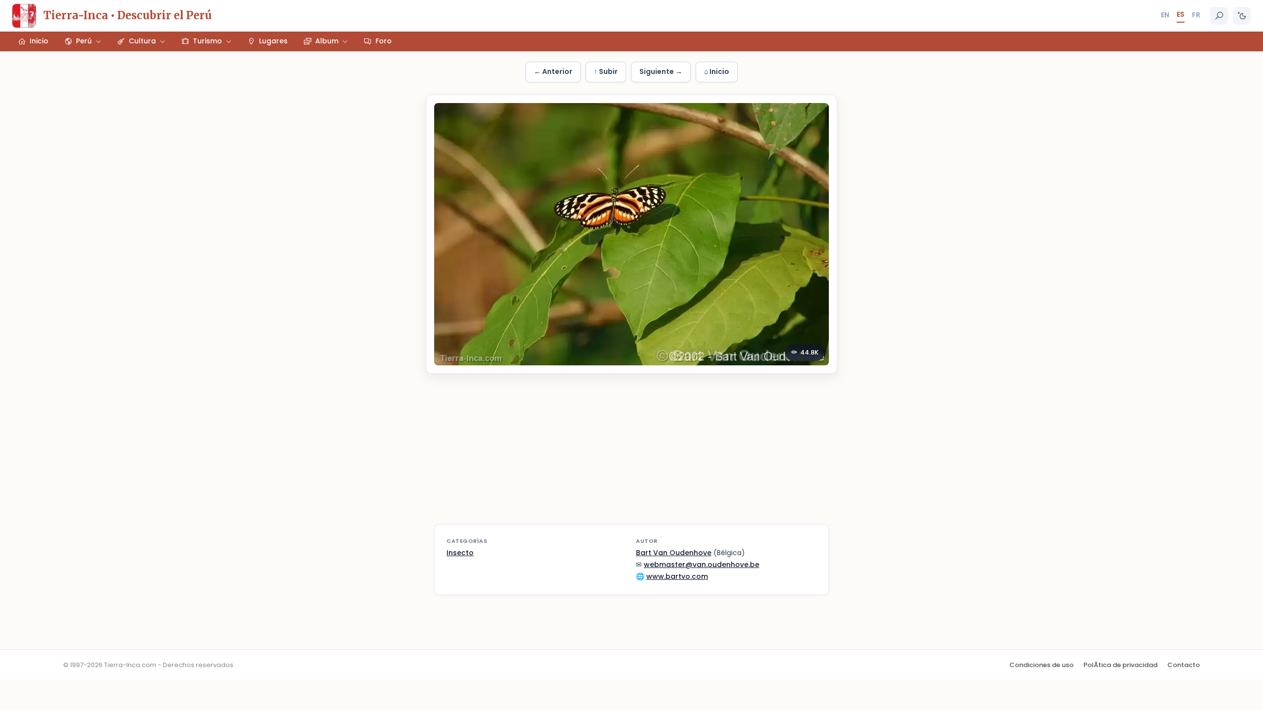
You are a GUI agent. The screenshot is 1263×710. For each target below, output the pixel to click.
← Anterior (553, 71)
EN (1165, 15)
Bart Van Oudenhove (673, 553)
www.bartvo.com (677, 576)
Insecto (460, 553)
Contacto (1183, 665)
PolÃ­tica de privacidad (1120, 665)
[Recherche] (1219, 16)
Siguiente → (660, 71)
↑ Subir (606, 71)
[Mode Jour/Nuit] (1242, 16)
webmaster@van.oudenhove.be (701, 564)
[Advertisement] (631, 455)
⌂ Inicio (716, 71)
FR (1196, 15)
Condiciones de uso (1041, 665)
